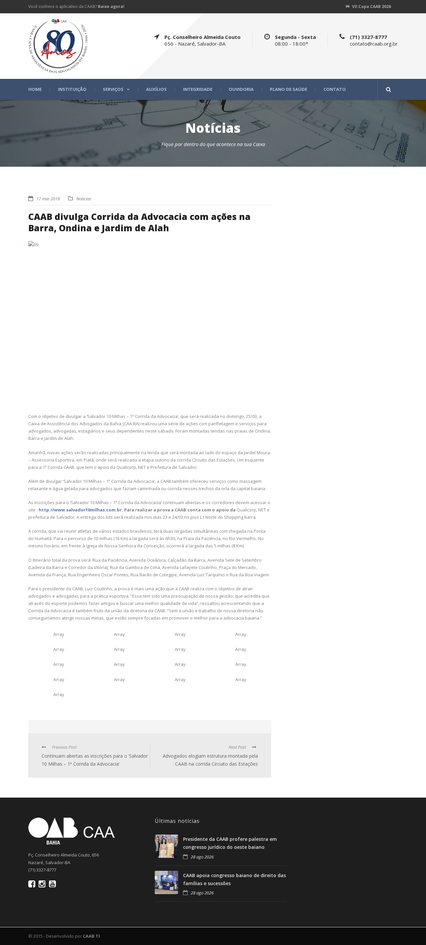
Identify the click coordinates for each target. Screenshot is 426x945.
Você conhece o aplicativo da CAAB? (76, 6)
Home (35, 89)
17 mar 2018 (48, 199)
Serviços (113, 89)
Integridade (197, 89)
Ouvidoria (241, 89)
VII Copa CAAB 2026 (371, 6)
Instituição (72, 89)
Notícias (83, 199)
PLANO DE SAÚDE (288, 89)
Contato (334, 89)
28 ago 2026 (202, 857)
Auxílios (156, 89)
